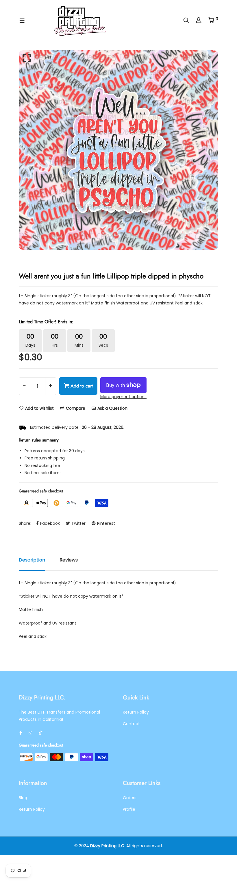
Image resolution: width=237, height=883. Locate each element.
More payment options (123, 397)
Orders (129, 798)
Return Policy (136, 712)
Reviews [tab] (69, 560)
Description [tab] (32, 560)
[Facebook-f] (21, 733)
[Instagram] (30, 733)
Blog (23, 798)
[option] (118, 150)
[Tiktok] (40, 733)
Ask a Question (111, 408)
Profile (129, 809)
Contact (131, 724)
